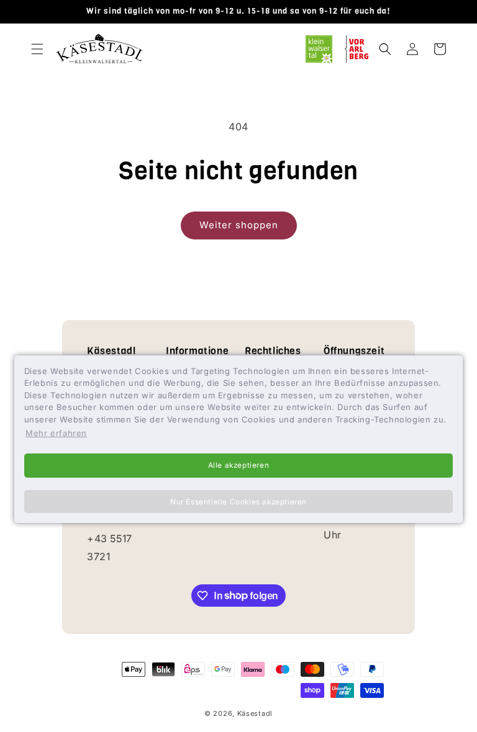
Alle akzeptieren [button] (239, 465)
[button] (37, 49)
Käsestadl (255, 713)
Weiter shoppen (238, 225)
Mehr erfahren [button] (56, 433)
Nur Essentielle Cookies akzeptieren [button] (238, 502)
